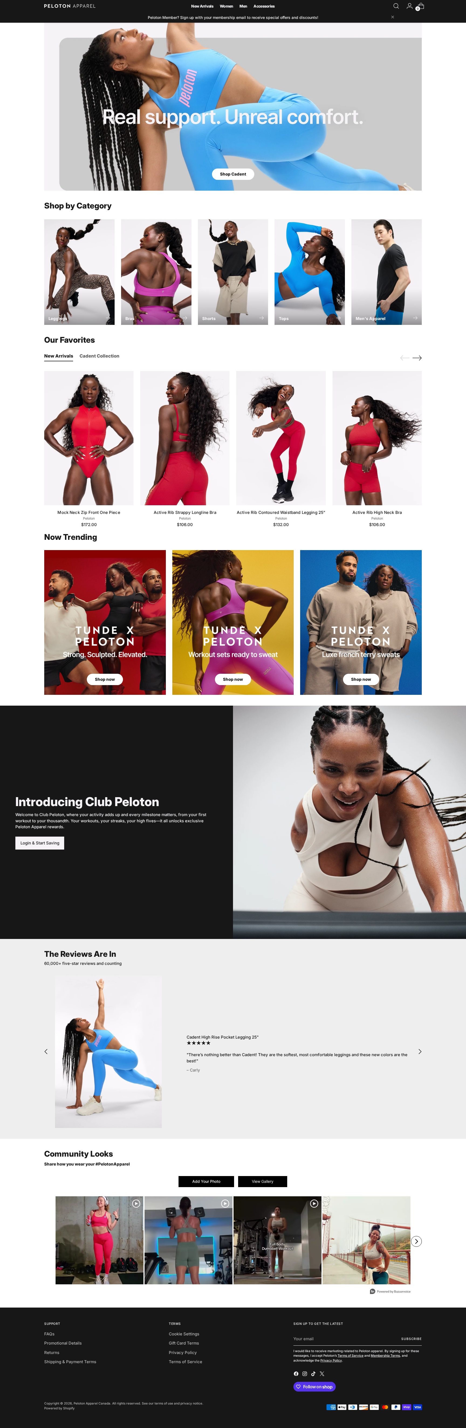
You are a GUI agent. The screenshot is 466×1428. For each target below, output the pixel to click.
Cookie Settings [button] (184, 1333)
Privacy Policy (183, 1352)
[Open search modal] (396, 6)
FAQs (49, 1333)
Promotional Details (63, 1343)
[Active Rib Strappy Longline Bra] (184, 438)
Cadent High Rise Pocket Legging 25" (223, 1037)
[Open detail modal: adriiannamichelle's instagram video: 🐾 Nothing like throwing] (277, 1240)
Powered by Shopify (59, 1408)
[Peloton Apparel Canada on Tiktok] (314, 1374)
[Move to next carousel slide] (417, 357)
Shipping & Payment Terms (70, 1361)
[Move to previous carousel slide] (404, 358)
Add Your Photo (206, 1181)
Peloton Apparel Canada (92, 1403)
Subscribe (411, 1339)
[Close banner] (392, 17)
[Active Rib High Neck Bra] (377, 438)
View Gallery (262, 1181)
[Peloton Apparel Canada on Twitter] (322, 1374)
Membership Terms (385, 1356)
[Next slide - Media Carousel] (416, 1241)
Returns (51, 1352)
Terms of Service (185, 1361)
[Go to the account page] (407, 6)
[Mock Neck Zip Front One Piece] (88, 438)
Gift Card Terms (184, 1343)
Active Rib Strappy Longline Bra (185, 512)
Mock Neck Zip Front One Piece (88, 512)
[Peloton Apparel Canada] (69, 6)
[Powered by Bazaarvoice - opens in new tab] (390, 1292)
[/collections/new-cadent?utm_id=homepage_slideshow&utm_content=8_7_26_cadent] (233, 107)
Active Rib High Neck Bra (377, 512)
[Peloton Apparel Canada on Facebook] (296, 1374)
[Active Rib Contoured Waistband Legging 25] (280, 438)
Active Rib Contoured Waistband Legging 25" (281, 512)
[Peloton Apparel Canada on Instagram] (305, 1374)
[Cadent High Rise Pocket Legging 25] (108, 1051)
